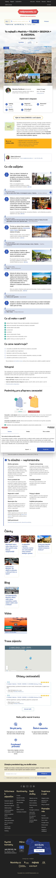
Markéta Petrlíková (18, 89)
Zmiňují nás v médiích (28, 858)
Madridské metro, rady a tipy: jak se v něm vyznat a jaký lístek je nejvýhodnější (12, 548)
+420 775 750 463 (38, 158)
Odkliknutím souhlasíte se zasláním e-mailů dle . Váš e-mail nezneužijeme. (26, 777)
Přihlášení (46, 21)
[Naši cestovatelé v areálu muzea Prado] (42, 256)
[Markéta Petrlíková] (8, 90)
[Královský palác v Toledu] (42, 231)
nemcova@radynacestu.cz (26, 158)
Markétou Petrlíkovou (19, 691)
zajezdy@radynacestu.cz (10, 852)
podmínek (31, 777)
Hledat (35, 21)
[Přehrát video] (15, 624)
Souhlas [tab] (10, 431)
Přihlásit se (44, 773)
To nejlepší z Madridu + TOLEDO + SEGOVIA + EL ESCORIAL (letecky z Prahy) (24, 684)
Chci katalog (39, 850)
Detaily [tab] (28, 431)
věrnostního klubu (18, 361)
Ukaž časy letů (8, 107)
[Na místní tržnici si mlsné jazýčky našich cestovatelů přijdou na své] (42, 203)
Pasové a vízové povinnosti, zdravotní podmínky (19, 522)
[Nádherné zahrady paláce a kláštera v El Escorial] (42, 278)
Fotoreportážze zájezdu (46, 78)
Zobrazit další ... (28, 709)
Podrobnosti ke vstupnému (12, 384)
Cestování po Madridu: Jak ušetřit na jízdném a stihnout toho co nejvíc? (11, 570)
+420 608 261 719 (19, 24)
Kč (21, 847)
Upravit (27, 449)
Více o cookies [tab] (46, 431)
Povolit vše (45, 449)
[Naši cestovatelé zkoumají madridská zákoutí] (42, 179)
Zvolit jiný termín (40, 93)
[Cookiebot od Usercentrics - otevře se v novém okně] (48, 428)
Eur (21, 850)
